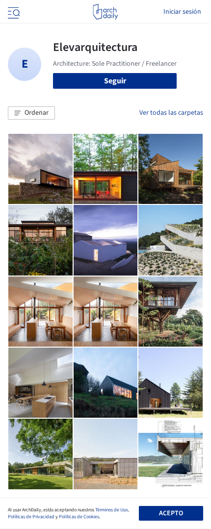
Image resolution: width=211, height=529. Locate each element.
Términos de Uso (111, 509)
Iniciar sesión (182, 11)
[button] (31, 113)
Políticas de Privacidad (31, 516)
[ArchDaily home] (105, 12)
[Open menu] (13, 12)
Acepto (171, 513)
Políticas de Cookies (79, 516)
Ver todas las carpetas (171, 113)
